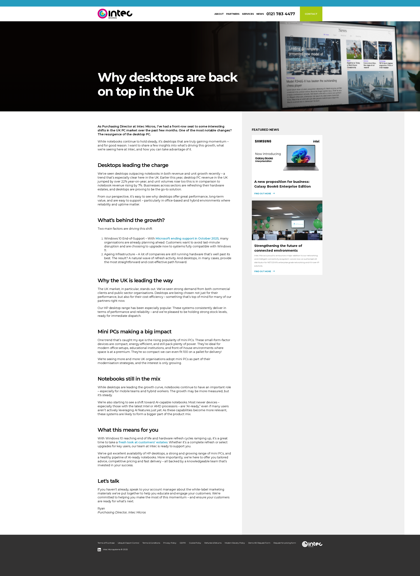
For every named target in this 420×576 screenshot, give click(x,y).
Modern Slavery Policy (235, 543)
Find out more (262, 193)
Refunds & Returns (212, 543)
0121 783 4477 (280, 14)
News (260, 14)
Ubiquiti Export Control (128, 543)
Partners (233, 14)
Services (248, 14)
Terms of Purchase (106, 543)
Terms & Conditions (151, 543)
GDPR (183, 543)
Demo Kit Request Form (259, 543)
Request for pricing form (284, 543)
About (219, 14)
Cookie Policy (195, 543)
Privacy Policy (169, 543)
